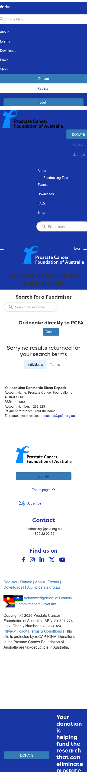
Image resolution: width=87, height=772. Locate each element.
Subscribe (34, 503)
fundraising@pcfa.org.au (44, 528)
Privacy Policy (15, 631)
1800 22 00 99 (43, 533)
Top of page (41, 489)
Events (53, 581)
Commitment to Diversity (36, 604)
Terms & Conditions (46, 631)
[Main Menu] (2, 249)
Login (43, 102)
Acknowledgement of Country (48, 597)
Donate (51, 331)
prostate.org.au (47, 587)
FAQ (28, 587)
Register (10, 581)
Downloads (12, 587)
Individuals (35, 364)
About (40, 581)
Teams (55, 364)
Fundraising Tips (55, 177)
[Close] (85, 249)
